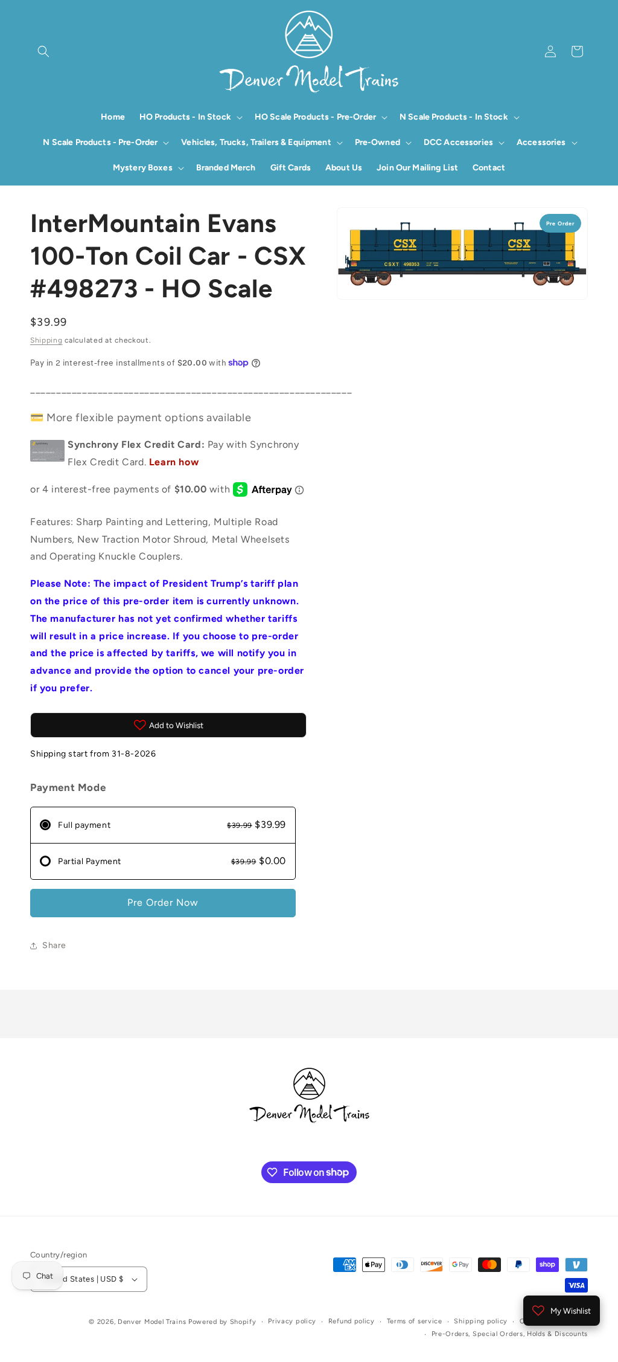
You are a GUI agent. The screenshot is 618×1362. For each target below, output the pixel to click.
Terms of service (414, 1321)
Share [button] (54, 945)
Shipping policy (481, 1321)
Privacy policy (292, 1321)
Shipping (46, 340)
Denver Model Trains (153, 1322)
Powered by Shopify (222, 1322)
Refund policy (351, 1321)
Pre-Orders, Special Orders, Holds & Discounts (510, 1334)
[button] (43, 51)
